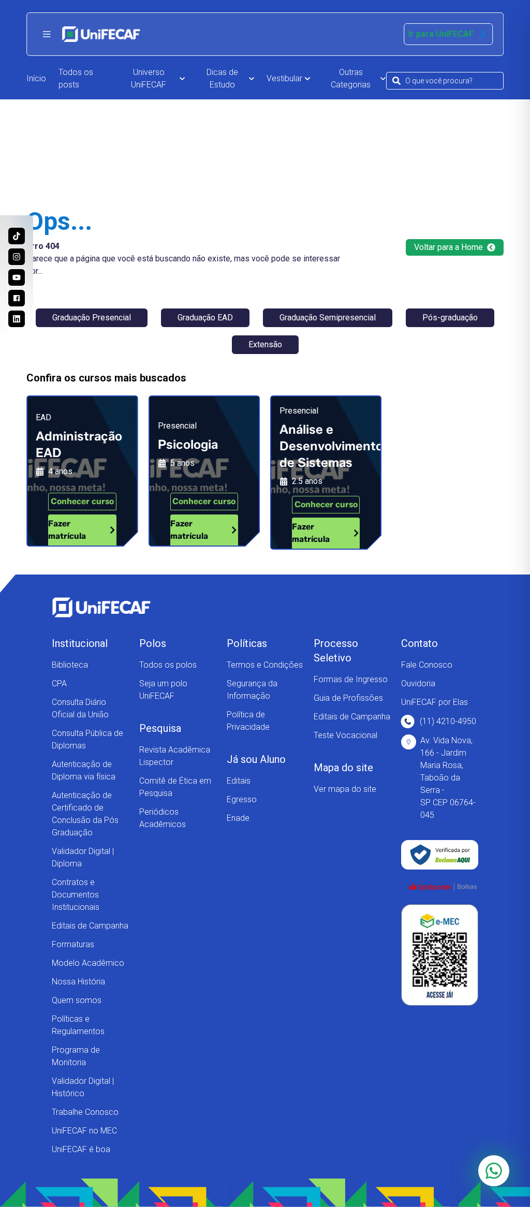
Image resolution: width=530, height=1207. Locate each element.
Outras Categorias (351, 78)
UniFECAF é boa (81, 1149)
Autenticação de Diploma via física (83, 770)
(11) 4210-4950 (448, 721)
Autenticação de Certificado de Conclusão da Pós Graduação (85, 813)
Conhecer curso (82, 501)
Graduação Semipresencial (327, 317)
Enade (238, 818)
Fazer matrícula (67, 530)
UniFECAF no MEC (84, 1131)
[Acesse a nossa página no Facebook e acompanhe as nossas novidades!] (16, 298)
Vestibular (284, 78)
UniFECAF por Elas (434, 702)
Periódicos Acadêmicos (162, 818)
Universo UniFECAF (148, 78)
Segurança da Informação (252, 690)
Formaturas (73, 944)
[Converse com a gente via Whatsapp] (493, 1170)
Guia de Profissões (348, 698)
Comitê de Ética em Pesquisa (175, 787)
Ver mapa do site (345, 789)
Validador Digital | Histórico (83, 1087)
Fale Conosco (426, 665)
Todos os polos (168, 665)
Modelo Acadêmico (88, 963)
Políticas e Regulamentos (78, 1025)
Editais (239, 781)
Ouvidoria (418, 683)
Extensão (265, 344)
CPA (59, 683)
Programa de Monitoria (76, 1056)
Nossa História (78, 982)
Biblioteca (70, 665)
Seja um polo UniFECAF (163, 690)
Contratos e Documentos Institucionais (75, 894)
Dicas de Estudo (222, 78)
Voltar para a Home (448, 247)
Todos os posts (75, 78)
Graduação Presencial (91, 317)
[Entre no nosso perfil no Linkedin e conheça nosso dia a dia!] (16, 319)
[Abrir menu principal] (46, 34)
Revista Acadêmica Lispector (174, 756)
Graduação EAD (205, 317)
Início (36, 78)
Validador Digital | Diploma (83, 857)
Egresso (242, 799)
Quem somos (76, 1000)
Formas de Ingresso (351, 679)
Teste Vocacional (345, 735)
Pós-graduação (450, 317)
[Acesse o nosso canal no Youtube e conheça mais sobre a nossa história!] (16, 277)
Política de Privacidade (248, 721)
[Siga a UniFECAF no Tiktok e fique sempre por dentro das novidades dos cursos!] (16, 236)
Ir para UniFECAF (441, 34)
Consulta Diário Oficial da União (80, 708)
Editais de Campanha (90, 926)
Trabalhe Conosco (85, 1112)
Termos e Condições (265, 665)
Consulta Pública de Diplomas (87, 739)
